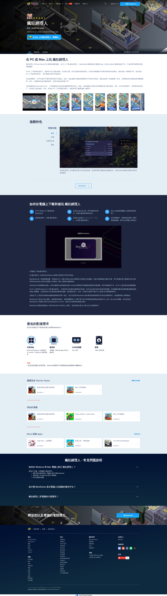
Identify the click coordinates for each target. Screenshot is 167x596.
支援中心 (85, 3)
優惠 (29, 543)
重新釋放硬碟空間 (65, 558)
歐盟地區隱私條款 (42, 589)
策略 (29, 567)
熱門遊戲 (30, 559)
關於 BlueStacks (93, 539)
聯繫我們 (91, 543)
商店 (68, 3)
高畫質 (62, 568)
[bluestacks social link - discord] (119, 548)
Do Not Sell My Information (53, 589)
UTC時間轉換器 (64, 573)
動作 (29, 561)
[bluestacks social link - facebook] (127, 548)
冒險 (29, 563)
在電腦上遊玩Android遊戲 (96, 555)
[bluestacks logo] (32, 3)
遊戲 (50, 3)
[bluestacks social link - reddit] (123, 548)
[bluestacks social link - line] (131, 548)
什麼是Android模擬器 (94, 557)
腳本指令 (62, 564)
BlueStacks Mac (32, 539)
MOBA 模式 (63, 543)
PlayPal (30, 552)
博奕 (29, 572)
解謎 (29, 576)
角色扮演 (30, 565)
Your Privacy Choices (85, 595)
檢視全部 (137, 434)
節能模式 (62, 552)
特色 (43, 3)
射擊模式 (62, 541)
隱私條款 (30, 589)
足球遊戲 (30, 580)
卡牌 (29, 574)
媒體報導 (91, 548)
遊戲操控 (62, 539)
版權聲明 (35, 589)
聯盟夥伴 (77, 3)
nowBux (30, 550)
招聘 (90, 546)
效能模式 (62, 560)
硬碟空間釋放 (63, 562)
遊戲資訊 (58, 3)
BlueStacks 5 (31, 541)
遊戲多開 (62, 546)
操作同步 (62, 548)
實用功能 (62, 571)
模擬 (28, 28)
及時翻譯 (62, 554)
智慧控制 (62, 556)
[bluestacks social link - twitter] (134, 548)
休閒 (29, 570)
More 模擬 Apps (35, 434)
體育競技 (30, 578)
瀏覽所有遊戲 (136, 380)
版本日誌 (120, 539)
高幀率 (62, 566)
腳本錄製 (62, 550)
